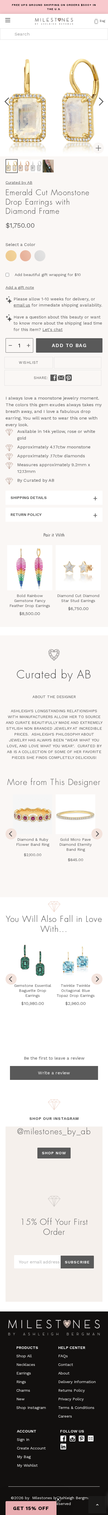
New (20, 1399)
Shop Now (54, 1153)
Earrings (23, 1373)
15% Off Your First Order (54, 1227)
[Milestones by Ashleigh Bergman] (54, 20)
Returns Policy (71, 1390)
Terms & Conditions (76, 1407)
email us (22, 305)
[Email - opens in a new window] (61, 378)
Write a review (54, 1072)
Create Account (31, 1448)
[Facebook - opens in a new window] (53, 378)
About (64, 1373)
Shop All (24, 1356)
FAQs (63, 1356)
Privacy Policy (71, 1399)
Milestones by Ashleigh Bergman (62, 1498)
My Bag (24, 1456)
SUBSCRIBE (77, 1262)
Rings (21, 1381)
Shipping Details (29, 497)
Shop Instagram (31, 1407)
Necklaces (25, 1364)
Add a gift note (20, 287)
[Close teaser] (58, 1499)
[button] (31, 1508)
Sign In (23, 1439)
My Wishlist (27, 1465)
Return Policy (26, 514)
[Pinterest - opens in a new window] (68, 378)
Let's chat (52, 329)
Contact (65, 1364)
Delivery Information (77, 1381)
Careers (65, 1416)
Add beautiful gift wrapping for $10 (48, 274)
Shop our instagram (54, 1118)
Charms (23, 1390)
